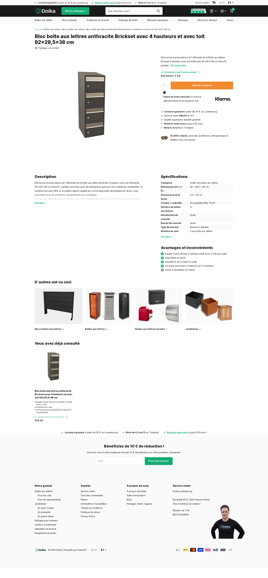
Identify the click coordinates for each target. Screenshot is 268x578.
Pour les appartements (49, 499)
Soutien (86, 485)
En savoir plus (178, 65)
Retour (84, 499)
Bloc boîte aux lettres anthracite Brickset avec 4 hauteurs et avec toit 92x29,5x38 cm (53, 394)
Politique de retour (90, 512)
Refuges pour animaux (46, 520)
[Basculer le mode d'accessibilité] (214, 3)
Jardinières (40, 503)
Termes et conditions (91, 508)
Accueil (38, 29)
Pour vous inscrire (158, 461)
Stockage (183, 20)
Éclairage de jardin (128, 20)
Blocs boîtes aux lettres (73, 29)
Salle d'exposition (136, 495)
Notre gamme (43, 485)
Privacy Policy (88, 516)
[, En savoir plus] (213, 11)
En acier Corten (46, 508)
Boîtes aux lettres (43, 20)
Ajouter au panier (202, 85)
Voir (39, 203)
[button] (168, 82)
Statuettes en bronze (45, 529)
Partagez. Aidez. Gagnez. (140, 503)
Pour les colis (44, 495)
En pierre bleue (46, 516)
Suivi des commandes (92, 495)
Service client (202, 2)
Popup (199, 72)
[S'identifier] (223, 11)
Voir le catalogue (74, 11)
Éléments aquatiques (157, 20)
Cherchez (158, 11)
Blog (129, 499)
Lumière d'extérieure (45, 524)
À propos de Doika (136, 491)
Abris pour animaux (207, 20)
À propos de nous (138, 485)
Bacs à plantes (69, 20)
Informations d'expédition (94, 503)
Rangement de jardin (45, 533)
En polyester (44, 512)
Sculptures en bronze (98, 20)
